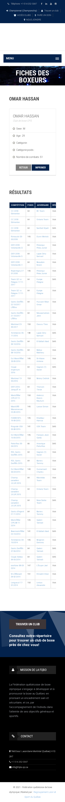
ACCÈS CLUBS (24, 15)
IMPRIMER (40, 167)
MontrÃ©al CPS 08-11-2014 (15, 523)
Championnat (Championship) (23, 11)
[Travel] (32, 32)
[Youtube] (51, 4)
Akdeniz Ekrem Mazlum (40, 398)
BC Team (41, 211)
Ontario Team (43, 219)
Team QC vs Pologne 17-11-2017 (17, 282)
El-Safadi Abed (43, 341)
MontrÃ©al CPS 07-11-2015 (15, 398)
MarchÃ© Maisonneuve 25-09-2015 (17, 409)
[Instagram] (56, 4)
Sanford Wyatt (43, 228)
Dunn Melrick (43, 237)
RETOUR (23, 167)
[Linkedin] (47, 4)
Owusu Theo (42, 324)
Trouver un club (51, 11)
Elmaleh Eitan (43, 574)
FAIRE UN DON (44, 15)
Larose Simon (42, 406)
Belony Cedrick (43, 378)
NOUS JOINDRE (33, 20)
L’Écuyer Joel (42, 565)
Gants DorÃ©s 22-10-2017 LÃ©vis (17, 304)
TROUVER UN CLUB (28, 624)
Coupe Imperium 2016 (15, 370)
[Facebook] (42, 4)
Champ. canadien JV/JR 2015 (16, 480)
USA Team (41, 426)
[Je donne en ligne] (32, 45)
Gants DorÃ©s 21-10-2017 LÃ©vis (17, 316)
